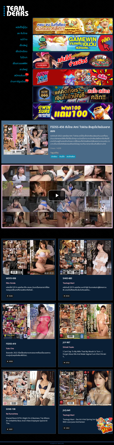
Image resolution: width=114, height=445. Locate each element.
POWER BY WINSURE (57, 443)
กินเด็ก (61, 156)
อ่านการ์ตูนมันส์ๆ (18, 81)
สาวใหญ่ (23, 69)
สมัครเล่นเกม (20, 75)
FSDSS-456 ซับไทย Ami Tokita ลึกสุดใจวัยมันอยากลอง (80, 128)
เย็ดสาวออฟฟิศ (20, 63)
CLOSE (110, 418)
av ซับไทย (22, 33)
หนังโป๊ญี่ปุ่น (21, 27)
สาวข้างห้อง (71, 156)
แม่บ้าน (23, 39)
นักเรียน (54, 156)
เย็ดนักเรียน (21, 51)
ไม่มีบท (23, 57)
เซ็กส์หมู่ (23, 45)
